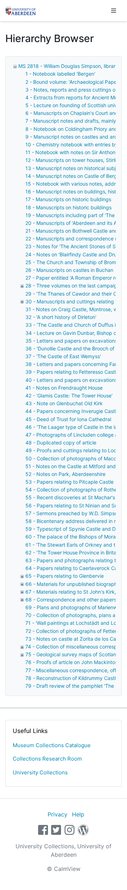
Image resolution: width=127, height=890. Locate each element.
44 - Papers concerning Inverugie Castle (72, 411)
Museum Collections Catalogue (52, 745)
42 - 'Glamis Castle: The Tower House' (69, 395)
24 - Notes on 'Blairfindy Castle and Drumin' (75, 254)
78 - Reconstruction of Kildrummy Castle (72, 678)
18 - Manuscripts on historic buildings (68, 207)
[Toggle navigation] (113, 10)
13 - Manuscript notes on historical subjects (75, 168)
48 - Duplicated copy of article (60, 443)
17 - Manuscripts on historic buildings (68, 199)
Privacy (57, 814)
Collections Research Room (47, 758)
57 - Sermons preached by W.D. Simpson (72, 513)
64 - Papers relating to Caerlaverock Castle (75, 568)
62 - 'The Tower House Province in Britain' (73, 552)
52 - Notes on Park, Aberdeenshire (65, 474)
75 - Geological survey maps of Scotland (72, 654)
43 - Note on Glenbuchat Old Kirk (64, 403)
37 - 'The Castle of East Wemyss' (63, 356)
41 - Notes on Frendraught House (64, 388)
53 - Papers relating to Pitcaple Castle (69, 482)
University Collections (40, 772)
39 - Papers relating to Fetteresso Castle (72, 372)
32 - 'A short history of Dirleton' (60, 317)
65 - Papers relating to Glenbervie (64, 576)
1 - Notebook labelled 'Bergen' (60, 74)
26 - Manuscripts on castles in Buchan (69, 270)
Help (78, 814)
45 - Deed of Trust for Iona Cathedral (68, 419)
